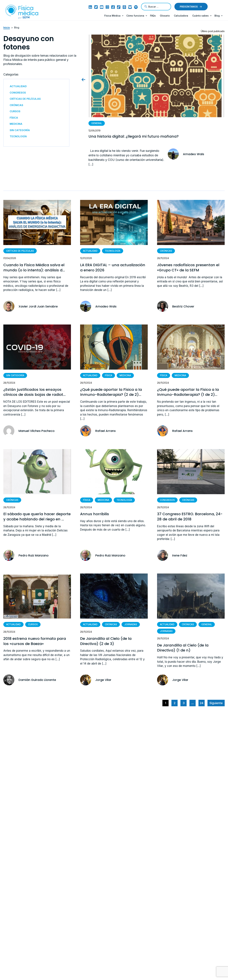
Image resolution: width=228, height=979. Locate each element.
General (96, 123)
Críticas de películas (20, 250)
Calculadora (181, 15)
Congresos (167, 500)
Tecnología (112, 250)
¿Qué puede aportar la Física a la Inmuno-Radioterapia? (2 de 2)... (111, 392)
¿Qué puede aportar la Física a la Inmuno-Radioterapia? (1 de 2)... (188, 392)
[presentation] (86, 79)
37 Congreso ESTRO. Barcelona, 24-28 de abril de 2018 (189, 517)
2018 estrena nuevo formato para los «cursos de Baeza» (34, 641)
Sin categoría (15, 375)
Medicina (125, 375)
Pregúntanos (189, 6)
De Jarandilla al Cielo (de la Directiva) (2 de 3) (106, 641)
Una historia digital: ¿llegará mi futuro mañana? (133, 136)
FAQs (153, 15)
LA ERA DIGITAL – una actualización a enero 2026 (112, 268)
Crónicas (166, 250)
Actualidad (90, 250)
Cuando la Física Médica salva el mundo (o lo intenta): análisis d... (34, 268)
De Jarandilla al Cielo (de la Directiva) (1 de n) (182, 648)
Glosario (165, 15)
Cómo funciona (135, 15)
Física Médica (112, 15)
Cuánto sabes (200, 15)
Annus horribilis (94, 514)
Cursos (33, 624)
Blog (217, 15)
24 (201, 703)
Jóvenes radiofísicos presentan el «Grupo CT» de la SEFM (188, 268)
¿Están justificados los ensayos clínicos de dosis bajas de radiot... (34, 392)
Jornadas (130, 624)
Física (108, 375)
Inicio (6, 27)
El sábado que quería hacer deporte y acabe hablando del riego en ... (37, 517)
